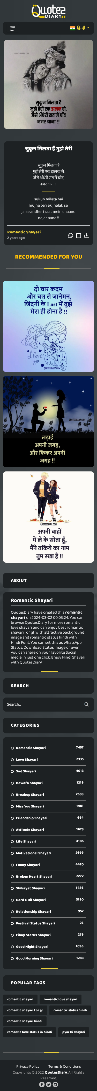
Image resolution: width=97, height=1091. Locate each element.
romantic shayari (20, 999)
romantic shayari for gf (25, 1010)
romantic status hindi (70, 1010)
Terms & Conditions (64, 1066)
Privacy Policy (27, 1066)
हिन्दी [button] (81, 28)
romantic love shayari (60, 999)
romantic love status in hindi (29, 1032)
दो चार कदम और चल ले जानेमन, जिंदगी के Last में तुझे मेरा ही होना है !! (48, 326)
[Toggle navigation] (12, 28)
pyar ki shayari (73, 1032)
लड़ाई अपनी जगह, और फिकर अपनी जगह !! (48, 421)
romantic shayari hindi (24, 1021)
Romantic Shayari (24, 232)
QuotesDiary (56, 1072)
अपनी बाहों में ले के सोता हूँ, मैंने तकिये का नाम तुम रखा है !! (48, 517)
